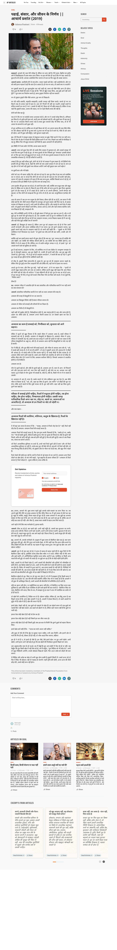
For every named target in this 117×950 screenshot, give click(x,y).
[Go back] (4, 2)
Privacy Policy (53, 485)
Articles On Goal (19, 739)
